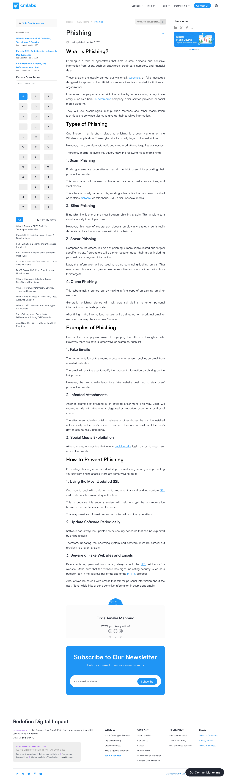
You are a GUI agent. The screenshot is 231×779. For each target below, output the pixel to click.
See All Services (113, 755)
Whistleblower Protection (149, 755)
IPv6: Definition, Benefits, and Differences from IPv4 (36, 245)
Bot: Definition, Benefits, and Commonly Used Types (35, 254)
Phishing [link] (98, 21)
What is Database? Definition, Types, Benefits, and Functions (33, 280)
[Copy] (163, 22)
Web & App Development (117, 750)
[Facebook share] (187, 28)
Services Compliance (147, 760)
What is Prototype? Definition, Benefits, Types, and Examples (35, 289)
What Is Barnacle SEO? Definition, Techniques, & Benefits (32, 228)
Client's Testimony (177, 740)
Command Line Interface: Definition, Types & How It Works (36, 263)
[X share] (181, 28)
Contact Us (142, 740)
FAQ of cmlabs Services (180, 745)
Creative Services (113, 745)
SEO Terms (83, 21)
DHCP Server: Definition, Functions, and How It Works (35, 272)
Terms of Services (207, 745)
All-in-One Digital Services (117, 735)
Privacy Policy (206, 740)
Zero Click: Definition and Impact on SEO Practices (36, 324)
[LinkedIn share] (175, 28)
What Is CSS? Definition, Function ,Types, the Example (36, 307)
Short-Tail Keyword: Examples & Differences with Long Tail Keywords (33, 316)
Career (140, 745)
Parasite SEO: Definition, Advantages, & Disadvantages (35, 236)
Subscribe (147, 681)
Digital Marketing (113, 740)
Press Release (143, 750)
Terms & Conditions (208, 735)
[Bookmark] (163, 32)
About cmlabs (144, 735)
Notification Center (178, 735)
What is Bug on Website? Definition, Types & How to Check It (36, 298)
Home (69, 21)
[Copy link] (192, 28)
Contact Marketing (207, 772)
